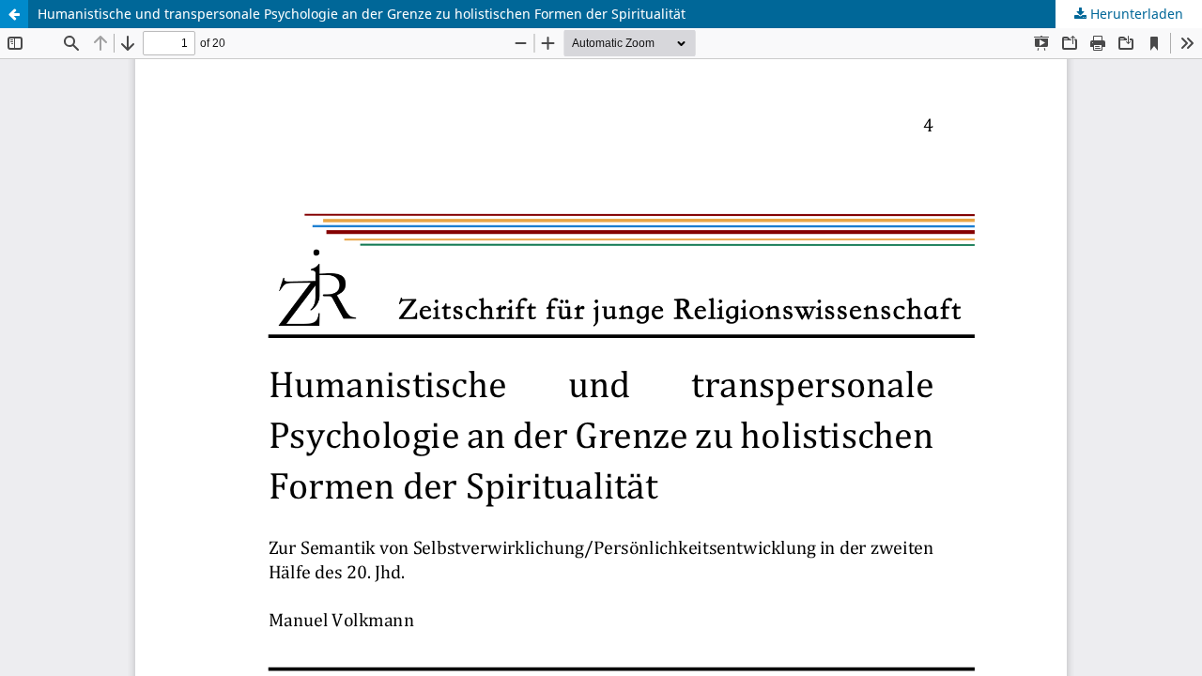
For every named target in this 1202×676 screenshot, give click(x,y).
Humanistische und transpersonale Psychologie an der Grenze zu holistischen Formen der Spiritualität (362, 14)
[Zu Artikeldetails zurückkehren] (14, 14)
